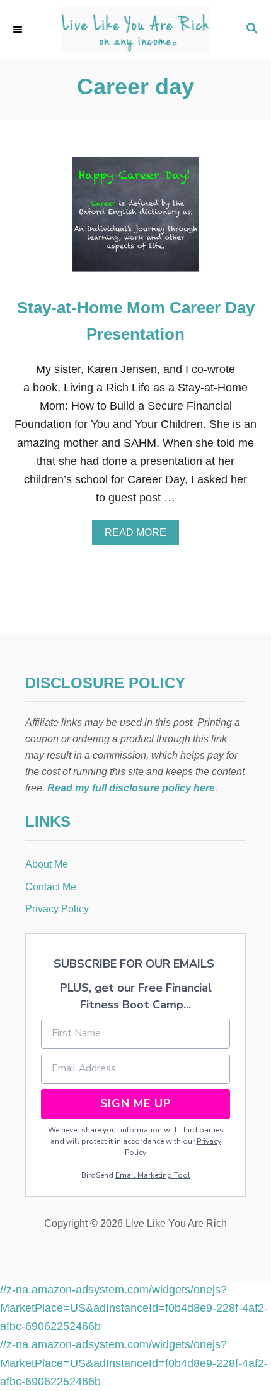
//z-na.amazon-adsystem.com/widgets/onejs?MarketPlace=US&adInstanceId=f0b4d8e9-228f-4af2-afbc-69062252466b (134, 1308)
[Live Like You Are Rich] (135, 30)
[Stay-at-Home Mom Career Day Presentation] (135, 219)
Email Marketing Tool (152, 1175)
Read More (139, 536)
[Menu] (19, 29)
